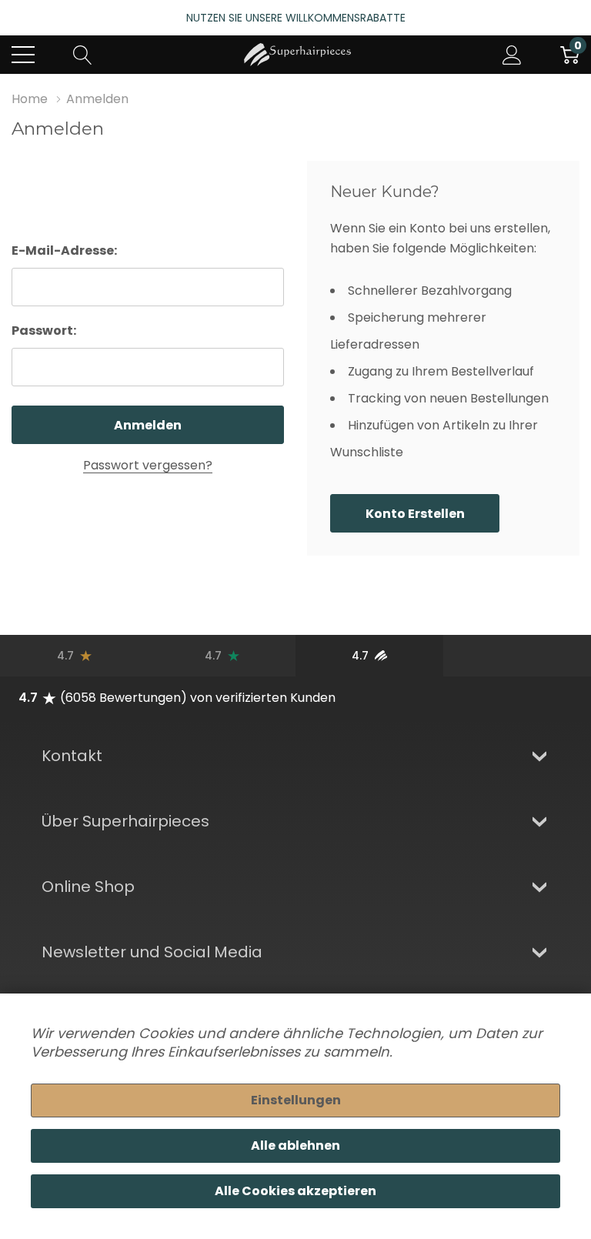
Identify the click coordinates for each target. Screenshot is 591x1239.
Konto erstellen (415, 514)
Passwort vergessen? (147, 465)
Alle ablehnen (295, 1145)
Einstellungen (296, 1100)
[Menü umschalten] (23, 54)
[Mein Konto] (512, 54)
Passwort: (44, 330)
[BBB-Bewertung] (517, 655)
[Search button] (82, 54)
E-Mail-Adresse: (64, 250)
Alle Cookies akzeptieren (295, 1191)
